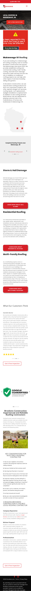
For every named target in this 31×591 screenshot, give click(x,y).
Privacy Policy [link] (23, 579)
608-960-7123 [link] (15, 1)
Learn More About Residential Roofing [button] (15, 248)
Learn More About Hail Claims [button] (15, 205)
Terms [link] (17, 579)
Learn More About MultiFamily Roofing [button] (15, 289)
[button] (27, 7)
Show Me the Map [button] (11, 48)
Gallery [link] (18, 516)
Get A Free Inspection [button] (15, 22)
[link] (8, 6)
